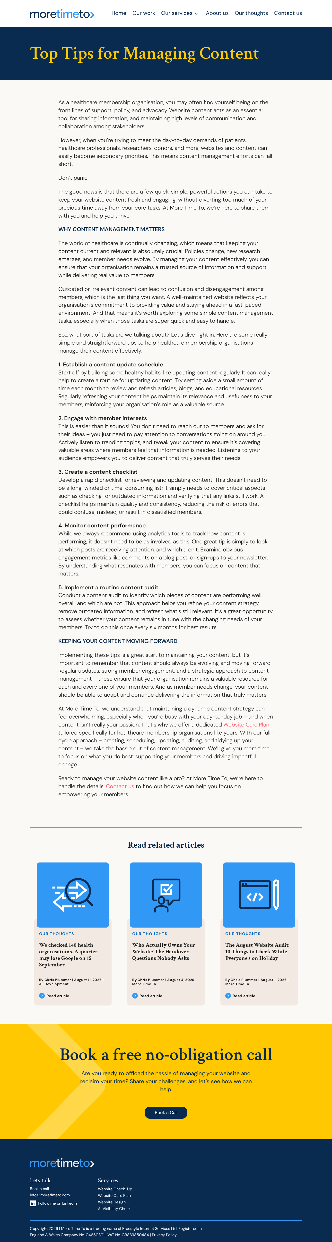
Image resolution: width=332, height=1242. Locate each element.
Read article (57, 995)
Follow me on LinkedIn (57, 1203)
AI (41, 984)
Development (56, 984)
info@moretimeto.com (50, 1195)
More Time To (144, 984)
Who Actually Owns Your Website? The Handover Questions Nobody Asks (163, 951)
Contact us (120, 786)
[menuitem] (122, 13)
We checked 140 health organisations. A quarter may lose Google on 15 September (68, 954)
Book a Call (166, 1112)
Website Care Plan (246, 724)
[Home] (62, 13)
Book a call (39, 1188)
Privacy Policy (164, 1234)
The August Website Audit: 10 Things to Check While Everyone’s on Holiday (257, 951)
